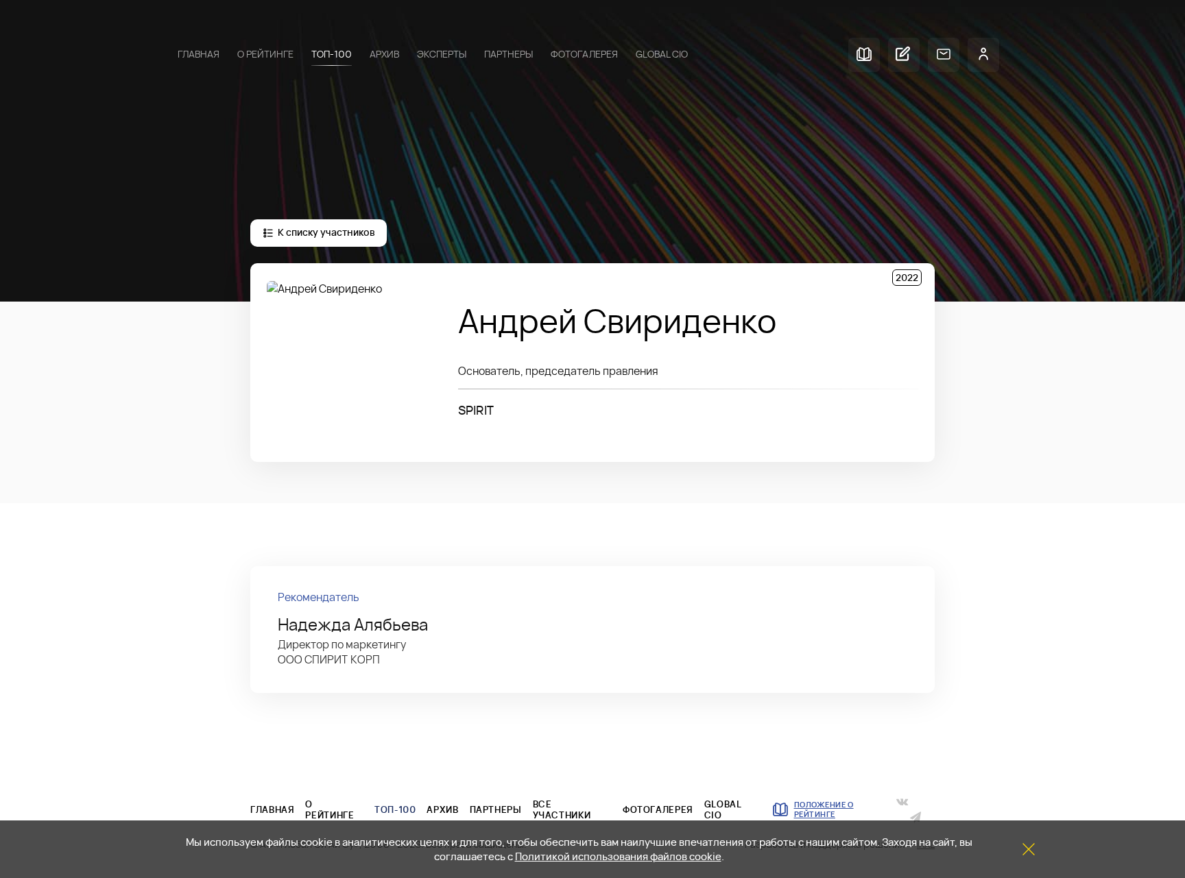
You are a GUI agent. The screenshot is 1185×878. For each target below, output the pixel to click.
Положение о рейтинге (824, 809)
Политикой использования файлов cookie (618, 856)
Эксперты (441, 54)
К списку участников (326, 232)
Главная (198, 54)
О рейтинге (265, 54)
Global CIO (662, 54)
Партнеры (508, 54)
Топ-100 (331, 54)
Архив (384, 54)
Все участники (562, 809)
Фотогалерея (584, 54)
